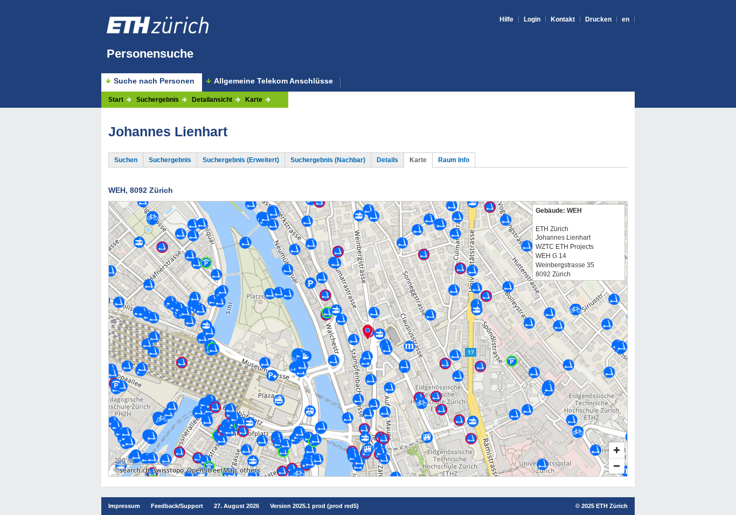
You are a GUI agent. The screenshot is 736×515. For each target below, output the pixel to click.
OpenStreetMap (212, 470)
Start (115, 99)
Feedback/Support (177, 506)
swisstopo (168, 470)
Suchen (125, 160)
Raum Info (453, 160)
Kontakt (563, 19)
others (250, 470)
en (625, 19)
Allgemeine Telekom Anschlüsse (273, 81)
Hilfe (506, 19)
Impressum (124, 506)
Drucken (598, 19)
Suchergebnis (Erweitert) (241, 160)
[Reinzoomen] (616, 450)
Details (387, 160)
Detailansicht (212, 99)
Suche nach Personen (154, 80)
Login (532, 19)
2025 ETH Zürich (604, 506)
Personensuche (150, 53)
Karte (253, 99)
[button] (368, 332)
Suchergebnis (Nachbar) (327, 160)
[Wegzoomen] (616, 466)
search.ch (135, 470)
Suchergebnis (157, 99)
